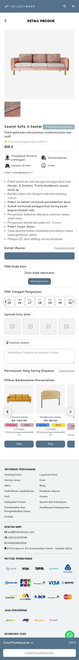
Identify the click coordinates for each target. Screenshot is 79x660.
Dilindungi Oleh (15, 634)
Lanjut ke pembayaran (39, 653)
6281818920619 (17, 542)
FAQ (7, 496)
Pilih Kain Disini (39, 281)
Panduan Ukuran (64, 247)
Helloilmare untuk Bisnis (19, 491)
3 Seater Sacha (19, 417)
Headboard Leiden (50, 417)
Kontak (8, 516)
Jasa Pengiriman (15, 610)
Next (73, 302)
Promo (44, 496)
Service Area (12, 480)
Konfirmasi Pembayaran (55, 507)
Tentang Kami (12, 474)
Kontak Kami (12, 527)
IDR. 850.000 (50, 420)
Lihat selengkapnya (17, 172)
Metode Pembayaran (18, 559)
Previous (6, 302)
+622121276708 (17, 537)
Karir (42, 480)
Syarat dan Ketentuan (53, 501)
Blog (42, 485)
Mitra (7, 485)
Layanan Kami (48, 474)
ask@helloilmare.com (21, 532)
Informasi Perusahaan (19, 469)
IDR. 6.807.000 (19, 420)
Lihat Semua (67, 370)
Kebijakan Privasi (15, 501)
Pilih (19, 444)
